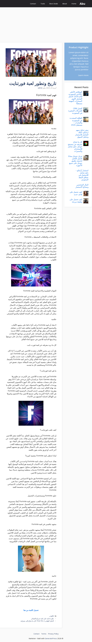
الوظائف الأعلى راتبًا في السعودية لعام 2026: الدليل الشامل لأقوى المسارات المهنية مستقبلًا (75, 98)
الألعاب (51, 616)
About (64, 3)
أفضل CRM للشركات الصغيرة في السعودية (75, 110)
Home (73, 3)
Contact (33, 3)
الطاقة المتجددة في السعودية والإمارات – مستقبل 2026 (76, 121)
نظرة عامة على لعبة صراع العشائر (42, 618)
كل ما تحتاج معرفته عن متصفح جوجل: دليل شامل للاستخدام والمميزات (75, 146)
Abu (82, 3)
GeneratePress (51, 638)
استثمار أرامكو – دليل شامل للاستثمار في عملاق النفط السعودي (82, 175)
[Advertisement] (46, 24)
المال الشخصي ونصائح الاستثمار (82, 185)
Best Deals (53, 3)
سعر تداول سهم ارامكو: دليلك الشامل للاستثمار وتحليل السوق (81, 133)
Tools (43, 3)
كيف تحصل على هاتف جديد (76, 193)
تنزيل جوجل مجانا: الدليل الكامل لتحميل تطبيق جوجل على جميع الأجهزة (75, 161)
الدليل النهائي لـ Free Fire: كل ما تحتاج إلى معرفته (37, 621)
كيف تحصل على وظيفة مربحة (76, 200)
